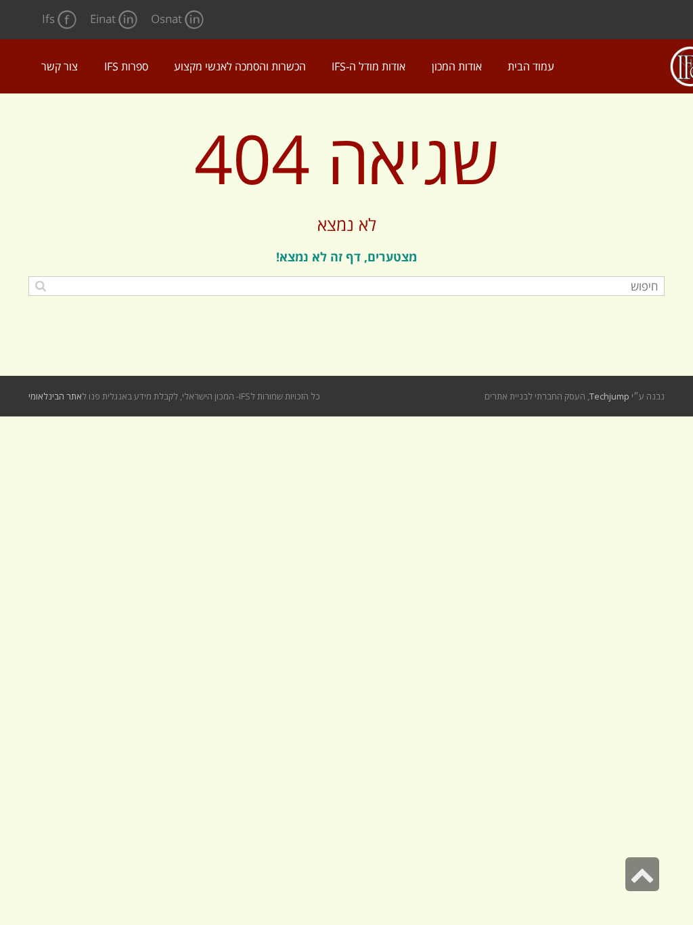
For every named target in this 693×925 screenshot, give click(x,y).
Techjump (609, 396)
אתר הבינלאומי (55, 396)
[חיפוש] (40, 285)
